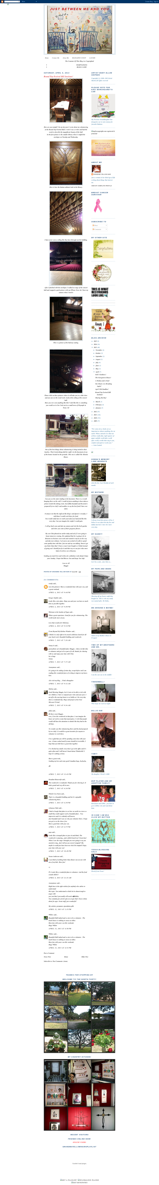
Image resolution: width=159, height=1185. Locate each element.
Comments (97, 229)
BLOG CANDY (82, 67)
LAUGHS (92, 58)
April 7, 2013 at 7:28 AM (60, 640)
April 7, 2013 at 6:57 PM (59, 827)
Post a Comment (49, 953)
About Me (66, 58)
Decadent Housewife (55, 779)
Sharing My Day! (101, 398)
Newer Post (47, 957)
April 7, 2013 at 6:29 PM (59, 803)
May (97, 369)
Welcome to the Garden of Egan (59, 612)
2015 (95, 341)
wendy (51, 583)
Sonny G (51, 646)
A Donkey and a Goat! (102, 381)
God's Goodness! (100, 374)
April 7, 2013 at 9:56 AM (60, 705)
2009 (95, 421)
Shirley (51, 689)
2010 (95, 418)
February (99, 405)
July (97, 362)
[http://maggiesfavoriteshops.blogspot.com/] (103, 258)
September (99, 356)
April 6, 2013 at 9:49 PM (59, 607)
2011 (95, 415)
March (98, 402)
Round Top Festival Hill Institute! (58, 76)
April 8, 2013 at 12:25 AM (60, 878)
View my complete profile (101, 185)
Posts (96, 225)
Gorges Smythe (53, 598)
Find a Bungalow (68, 680)
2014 (95, 344)
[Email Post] (79, 571)
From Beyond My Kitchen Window (60, 631)
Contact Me (55, 58)
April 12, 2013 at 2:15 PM (60, 909)
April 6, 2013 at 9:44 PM (59, 592)
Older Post (84, 957)
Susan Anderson (54, 856)
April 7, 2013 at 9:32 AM (60, 684)
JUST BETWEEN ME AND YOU (79, 9)
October (98, 353)
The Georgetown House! (103, 378)
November (99, 350)
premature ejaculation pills (65, 906)
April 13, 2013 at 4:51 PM (60, 948)
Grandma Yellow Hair (102, 174)
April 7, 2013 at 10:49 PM (60, 851)
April (97, 372)
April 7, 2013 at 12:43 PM (60, 774)
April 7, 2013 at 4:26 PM (59, 788)
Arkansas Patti (53, 808)
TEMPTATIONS (81, 65)
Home (47, 58)
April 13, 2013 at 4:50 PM (60, 929)
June (97, 365)
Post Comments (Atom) (60, 961)
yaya (50, 832)
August (98, 359)
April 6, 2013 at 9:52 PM (59, 626)
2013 (95, 347)
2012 (95, 412)
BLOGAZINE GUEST (79, 58)
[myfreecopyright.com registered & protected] (103, 134)
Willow (51, 915)
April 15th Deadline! (102, 389)
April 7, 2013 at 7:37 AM (60, 662)
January (98, 408)
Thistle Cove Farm (55, 794)
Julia (50, 711)
